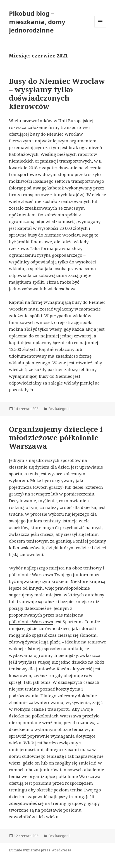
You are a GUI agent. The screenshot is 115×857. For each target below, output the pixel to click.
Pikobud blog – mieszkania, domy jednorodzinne (37, 21)
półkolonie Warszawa (31, 621)
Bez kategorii (59, 408)
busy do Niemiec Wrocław (54, 235)
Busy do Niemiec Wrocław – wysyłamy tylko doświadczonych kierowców (57, 93)
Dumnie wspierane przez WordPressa (40, 850)
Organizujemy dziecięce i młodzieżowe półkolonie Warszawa (56, 437)
